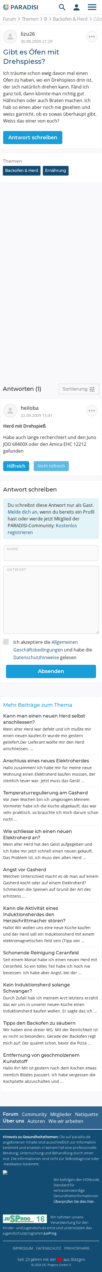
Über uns (13, 1121)
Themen (30, 19)
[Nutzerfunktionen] (76, 7)
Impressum (23, 1248)
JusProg (50, 1233)
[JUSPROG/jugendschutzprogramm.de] (25, 1218)
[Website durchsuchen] (62, 7)
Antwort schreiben (32, 137)
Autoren (36, 1121)
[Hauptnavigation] (92, 7)
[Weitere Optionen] (92, 36)
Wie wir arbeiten (65, 1121)
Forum (9, 19)
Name (12, 548)
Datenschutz (48, 1248)
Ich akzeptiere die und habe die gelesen (52, 650)
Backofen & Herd (70, 19)
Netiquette (86, 1114)
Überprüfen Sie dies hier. (74, 1201)
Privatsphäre (77, 1248)
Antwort (16, 569)
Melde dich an (22, 512)
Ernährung (55, 170)
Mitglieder (61, 1114)
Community (34, 1114)
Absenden (51, 671)
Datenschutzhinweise (36, 657)
